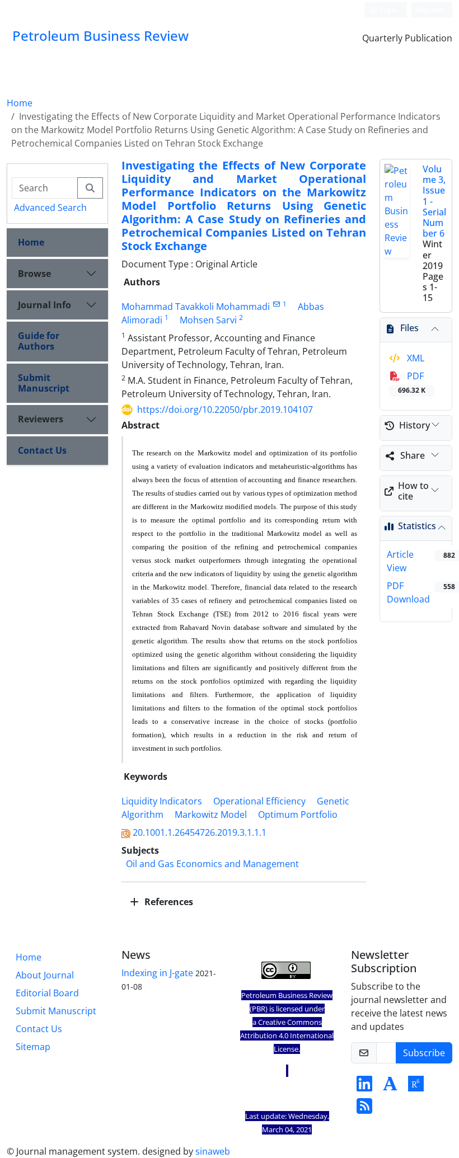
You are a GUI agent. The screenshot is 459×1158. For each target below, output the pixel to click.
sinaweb (212, 1151)
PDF (411, 382)
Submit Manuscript (43, 382)
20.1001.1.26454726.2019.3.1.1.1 (199, 832)
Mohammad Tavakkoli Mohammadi (195, 306)
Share (412, 455)
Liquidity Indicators (161, 801)
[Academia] (390, 1087)
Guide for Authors (38, 340)
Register (429, 10)
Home (19, 103)
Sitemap (33, 1047)
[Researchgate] (415, 1087)
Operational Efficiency (259, 801)
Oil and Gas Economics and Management (212, 864)
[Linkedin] (364, 1087)
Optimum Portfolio (298, 814)
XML (414, 358)
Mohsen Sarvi (208, 320)
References (167, 902)
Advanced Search (50, 207)
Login (388, 10)
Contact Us (42, 450)
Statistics (417, 526)
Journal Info (44, 305)
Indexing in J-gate (157, 973)
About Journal (45, 975)
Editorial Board (47, 993)
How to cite (413, 490)
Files (409, 328)
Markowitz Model (211, 814)
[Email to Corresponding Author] (276, 304)
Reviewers (40, 419)
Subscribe (424, 1053)
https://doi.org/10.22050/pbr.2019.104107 (225, 409)
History (414, 425)
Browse (34, 273)
